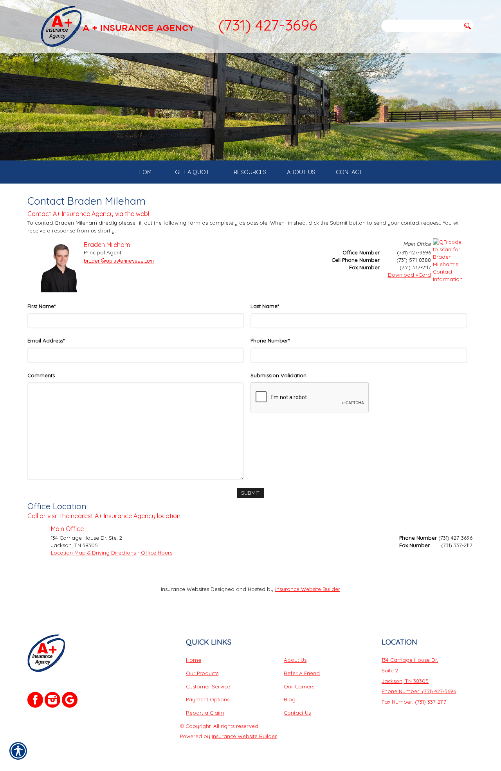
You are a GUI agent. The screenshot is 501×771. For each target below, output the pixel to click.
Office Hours (156, 552)
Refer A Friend (302, 673)
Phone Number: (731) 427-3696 (419, 691)
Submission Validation (278, 375)
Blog (290, 699)
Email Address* (46, 340)
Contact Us (297, 713)
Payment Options (207, 699)
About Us (295, 660)
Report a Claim (205, 713)
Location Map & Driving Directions (93, 552)
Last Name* (264, 306)
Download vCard (409, 275)
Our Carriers (299, 686)
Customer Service (208, 686)
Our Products (202, 673)
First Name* (41, 306)
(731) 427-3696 (267, 24)
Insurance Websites (185, 589)
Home (193, 660)
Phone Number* (270, 340)
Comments (41, 375)
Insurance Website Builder (307, 589)
